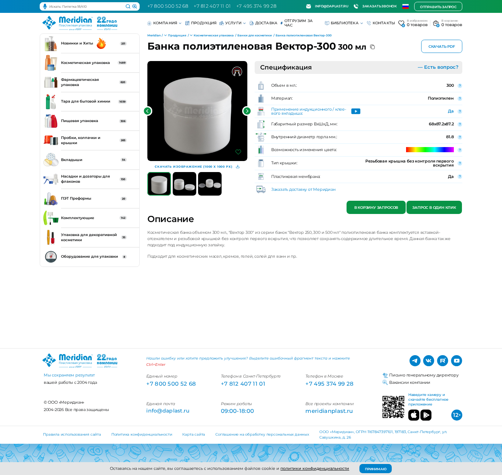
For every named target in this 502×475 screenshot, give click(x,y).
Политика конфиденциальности (141, 434)
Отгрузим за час (298, 23)
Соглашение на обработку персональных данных (262, 434)
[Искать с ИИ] (134, 6)
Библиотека (345, 23)
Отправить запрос (438, 7)
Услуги (233, 23)
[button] (148, 111)
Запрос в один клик (434, 208)
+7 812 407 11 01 (212, 6)
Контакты (384, 23)
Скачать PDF (442, 46)
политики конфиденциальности (314, 468)
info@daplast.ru (331, 6)
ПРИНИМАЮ (376, 469)
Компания (165, 23)
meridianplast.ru (329, 410)
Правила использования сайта (72, 434)
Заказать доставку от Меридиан (303, 190)
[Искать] (128, 6)
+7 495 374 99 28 (256, 6)
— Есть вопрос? (438, 67)
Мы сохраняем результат (69, 375)
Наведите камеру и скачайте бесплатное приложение (428, 400)
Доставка (266, 23)
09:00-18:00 (237, 410)
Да (451, 111)
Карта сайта (193, 434)
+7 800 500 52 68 (168, 6)
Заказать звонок (379, 6)
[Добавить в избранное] (238, 152)
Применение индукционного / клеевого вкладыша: (308, 111)
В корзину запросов (376, 208)
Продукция (204, 23)
